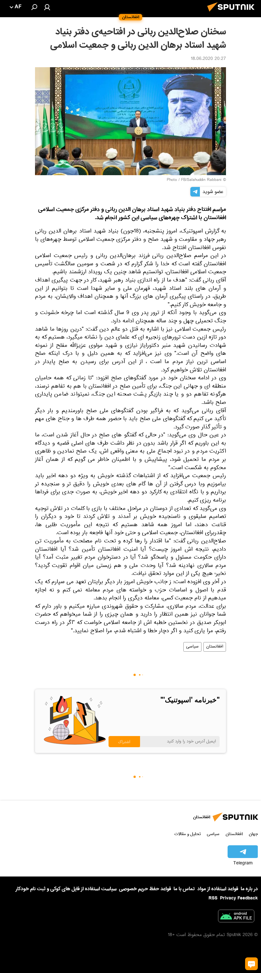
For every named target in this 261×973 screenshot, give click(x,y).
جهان (253, 834)
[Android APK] (236, 917)
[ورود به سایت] (47, 7)
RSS (212, 898)
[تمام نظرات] (251, 963)
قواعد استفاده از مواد (217, 888)
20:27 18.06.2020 (208, 59)
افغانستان (214, 647)
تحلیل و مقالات (187, 834)
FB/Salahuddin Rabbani (201, 180)
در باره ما (249, 888)
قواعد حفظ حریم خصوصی (145, 888)
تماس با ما (184, 889)
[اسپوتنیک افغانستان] (233, 13)
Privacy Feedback (239, 898)
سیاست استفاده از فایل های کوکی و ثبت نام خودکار (66, 888)
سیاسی (192, 647)
